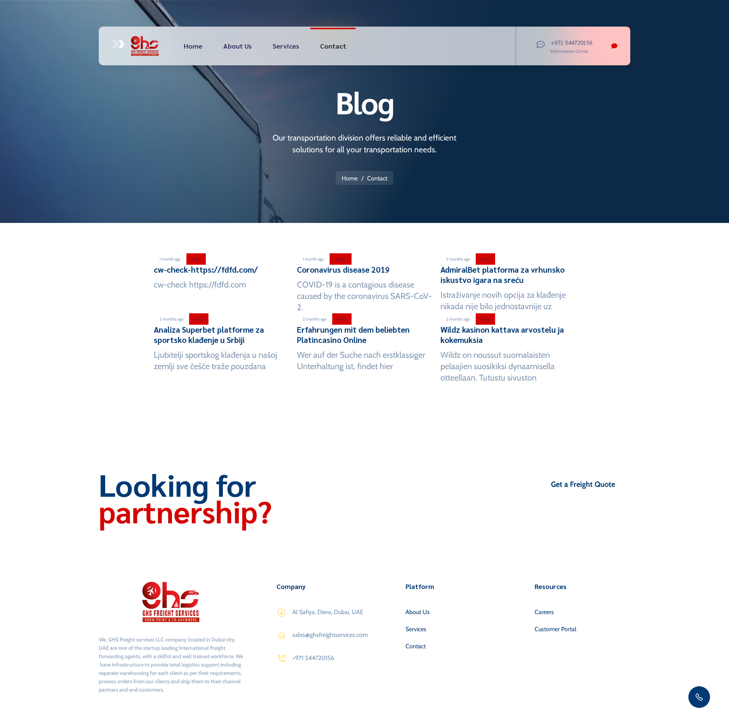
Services (286, 45)
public (340, 259)
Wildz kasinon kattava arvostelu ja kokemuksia (502, 334)
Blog (196, 259)
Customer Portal (555, 629)
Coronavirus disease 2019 (343, 269)
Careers (544, 612)
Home (193, 45)
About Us (237, 45)
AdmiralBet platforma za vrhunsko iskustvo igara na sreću (502, 274)
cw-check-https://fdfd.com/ (206, 269)
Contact (333, 45)
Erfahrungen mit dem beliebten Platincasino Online (353, 334)
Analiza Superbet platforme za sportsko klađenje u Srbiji (209, 334)
